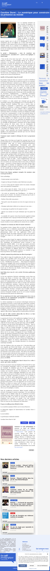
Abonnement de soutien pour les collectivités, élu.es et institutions (47, 68)
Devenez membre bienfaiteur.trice (47, 38)
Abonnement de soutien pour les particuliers (47, 55)
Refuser (32, 565)
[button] (47, 554)
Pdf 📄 (32, 422)
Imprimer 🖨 (24, 422)
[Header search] (42, 2)
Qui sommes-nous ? (42, 549)
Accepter (22, 565)
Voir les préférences (42, 565)
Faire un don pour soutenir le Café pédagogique (47, 46)
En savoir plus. (19, 447)
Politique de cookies (33, 568)
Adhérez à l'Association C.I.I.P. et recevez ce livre (47, 29)
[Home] (7, 8)
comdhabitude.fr (44, 113)
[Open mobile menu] (37, 2)
